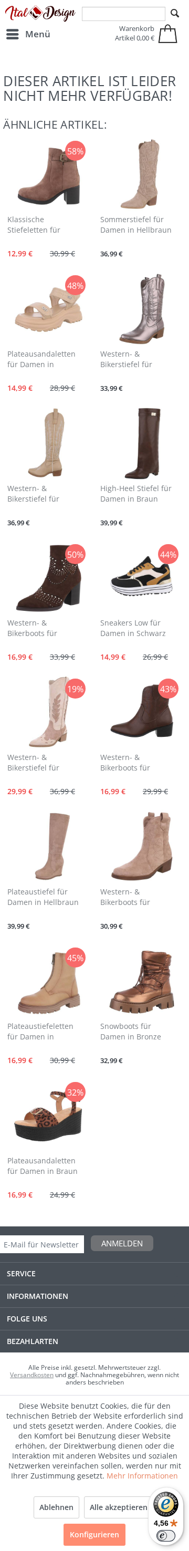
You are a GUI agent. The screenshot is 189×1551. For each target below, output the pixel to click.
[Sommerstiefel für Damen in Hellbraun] (141, 174)
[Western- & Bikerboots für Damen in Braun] (48, 578)
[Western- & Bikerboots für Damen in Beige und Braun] (141, 846)
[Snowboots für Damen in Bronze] (141, 981)
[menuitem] (28, 34)
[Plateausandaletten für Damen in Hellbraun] (48, 309)
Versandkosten (32, 1374)
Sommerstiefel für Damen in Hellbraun (136, 224)
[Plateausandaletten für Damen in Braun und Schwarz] (48, 1115)
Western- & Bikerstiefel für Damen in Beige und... (35, 763)
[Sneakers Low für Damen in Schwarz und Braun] (141, 578)
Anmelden (122, 1243)
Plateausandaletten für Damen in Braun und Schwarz (42, 1167)
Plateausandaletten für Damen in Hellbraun (41, 360)
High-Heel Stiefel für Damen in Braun (136, 493)
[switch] (165, 1536)
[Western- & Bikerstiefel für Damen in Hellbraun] (48, 443)
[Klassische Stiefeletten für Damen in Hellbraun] (48, 174)
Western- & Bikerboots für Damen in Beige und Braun (136, 898)
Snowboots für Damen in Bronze (130, 1031)
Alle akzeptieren (119, 1507)
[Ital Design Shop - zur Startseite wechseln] (40, 14)
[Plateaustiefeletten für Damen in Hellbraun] (48, 981)
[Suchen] (174, 13)
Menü (37, 34)
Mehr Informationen (142, 1476)
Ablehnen (56, 1507)
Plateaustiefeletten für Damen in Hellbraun (40, 1032)
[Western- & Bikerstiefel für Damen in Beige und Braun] (48, 712)
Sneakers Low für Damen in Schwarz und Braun (133, 629)
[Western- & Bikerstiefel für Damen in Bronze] (141, 309)
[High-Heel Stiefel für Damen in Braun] (141, 443)
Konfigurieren (94, 1534)
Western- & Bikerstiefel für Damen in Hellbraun (43, 494)
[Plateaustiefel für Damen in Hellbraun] (48, 846)
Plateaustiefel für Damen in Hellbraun (43, 897)
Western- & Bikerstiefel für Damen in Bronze (130, 360)
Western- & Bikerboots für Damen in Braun (36, 629)
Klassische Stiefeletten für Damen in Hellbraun (43, 225)
